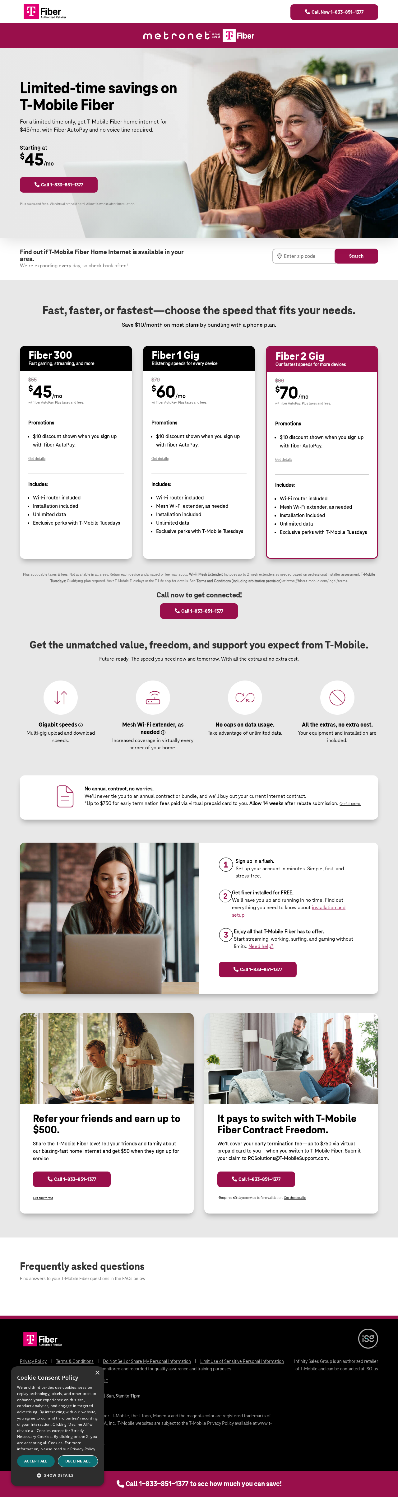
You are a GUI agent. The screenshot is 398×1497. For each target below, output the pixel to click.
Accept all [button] (36, 1461)
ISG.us (371, 1369)
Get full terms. (350, 804)
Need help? (260, 946)
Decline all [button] (77, 1461)
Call (204, 1484)
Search (356, 256)
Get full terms (43, 1198)
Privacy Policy (33, 1361)
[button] (57, 1475)
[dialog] (57, 1426)
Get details (36, 458)
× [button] (97, 1373)
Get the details (295, 1197)
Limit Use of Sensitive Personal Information (242, 1361)
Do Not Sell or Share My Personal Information (147, 1361)
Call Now (337, 12)
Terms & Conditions (75, 1361)
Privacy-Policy (82, 1449)
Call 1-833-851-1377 (62, 185)
